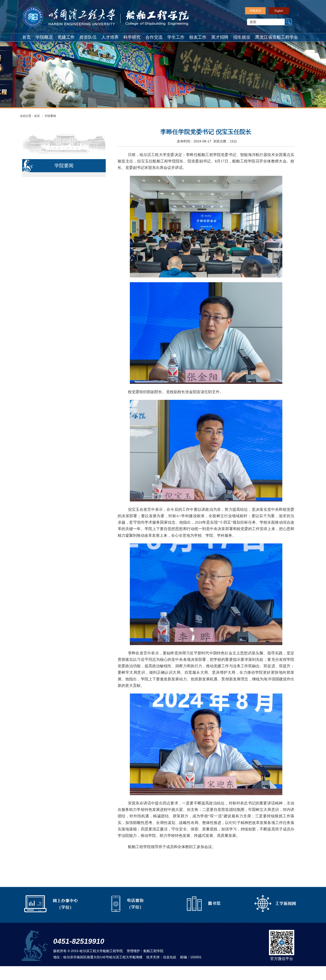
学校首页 (255, 10)
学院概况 (44, 37)
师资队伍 (88, 37)
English (278, 10)
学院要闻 (50, 116)
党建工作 (66, 37)
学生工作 (175, 37)
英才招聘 (219, 37)
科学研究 (132, 37)
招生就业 (241, 37)
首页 (26, 37)
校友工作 (197, 37)
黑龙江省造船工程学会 (276, 37)
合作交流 (154, 37)
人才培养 (110, 37)
